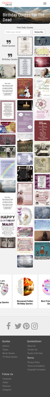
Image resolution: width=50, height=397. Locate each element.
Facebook (6, 378)
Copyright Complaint (36, 369)
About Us (32, 345)
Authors (5, 345)
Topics (5, 349)
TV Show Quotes (9, 356)
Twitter (5, 382)
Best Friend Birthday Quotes (25, 302)
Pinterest (6, 386)
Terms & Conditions (36, 365)
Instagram (6, 389)
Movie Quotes (8, 353)
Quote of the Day (35, 353)
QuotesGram (7, 3)
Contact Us (32, 349)
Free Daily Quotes (25, 27)
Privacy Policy (34, 362)
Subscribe (38, 31)
